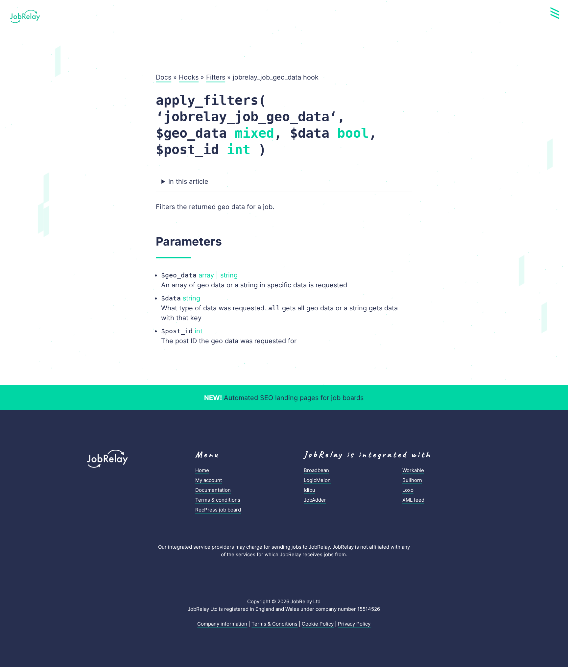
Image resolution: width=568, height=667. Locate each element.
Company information (222, 624)
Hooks (189, 77)
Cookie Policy (318, 624)
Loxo (408, 490)
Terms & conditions (217, 500)
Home (202, 470)
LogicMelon (317, 480)
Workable (413, 470)
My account (208, 480)
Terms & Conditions (274, 624)
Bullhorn (412, 480)
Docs (163, 77)
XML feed (413, 500)
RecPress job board (218, 510)
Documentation (213, 490)
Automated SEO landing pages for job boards (284, 398)
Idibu (309, 490)
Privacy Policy (354, 624)
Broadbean (316, 470)
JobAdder (315, 500)
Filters (215, 77)
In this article (188, 181)
